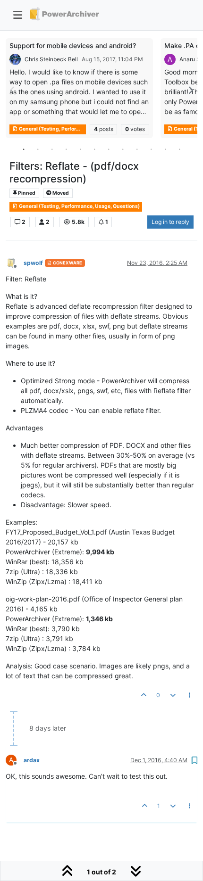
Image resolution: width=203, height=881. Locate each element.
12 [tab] (179, 149)
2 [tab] (37, 149)
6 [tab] (94, 149)
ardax (32, 760)
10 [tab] (151, 149)
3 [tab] (52, 149)
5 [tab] (80, 149)
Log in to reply (170, 221)
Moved (60, 193)
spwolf (33, 262)
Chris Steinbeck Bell (51, 59)
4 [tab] (66, 149)
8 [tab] (122, 149)
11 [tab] (165, 149)
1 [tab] (23, 149)
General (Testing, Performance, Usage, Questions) (52, 129)
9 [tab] (137, 149)
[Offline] (15, 262)
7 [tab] (108, 149)
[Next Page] (190, 90)
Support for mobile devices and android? (72, 45)
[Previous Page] (13, 90)
